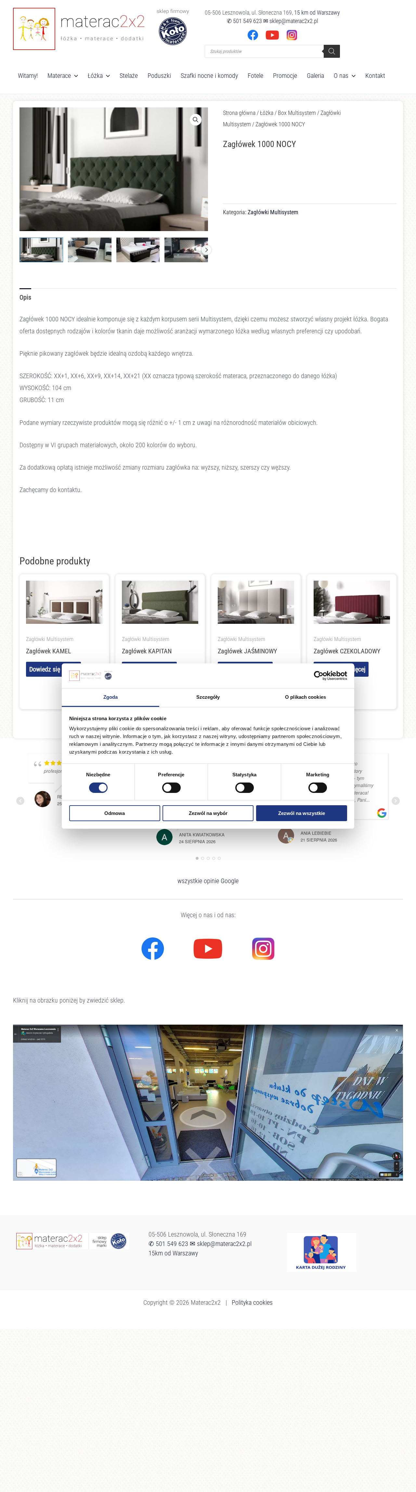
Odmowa (114, 813)
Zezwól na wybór (208, 813)
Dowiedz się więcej (53, 669)
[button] (74, 76)
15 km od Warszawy (317, 12)
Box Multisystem (297, 112)
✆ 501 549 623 (244, 21)
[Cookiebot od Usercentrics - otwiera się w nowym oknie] (318, 676)
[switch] (171, 788)
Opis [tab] (25, 297)
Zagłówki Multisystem (273, 212)
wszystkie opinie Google (208, 881)
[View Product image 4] (186, 250)
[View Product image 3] (138, 250)
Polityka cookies (252, 1302)
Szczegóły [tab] (208, 697)
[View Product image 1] (41, 250)
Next (206, 250)
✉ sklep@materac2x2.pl (290, 21)
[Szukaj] (332, 51)
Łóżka (266, 112)
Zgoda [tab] (110, 697)
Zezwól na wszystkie (301, 813)
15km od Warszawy (173, 1253)
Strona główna (239, 112)
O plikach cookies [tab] (305, 697)
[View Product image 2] (89, 250)
